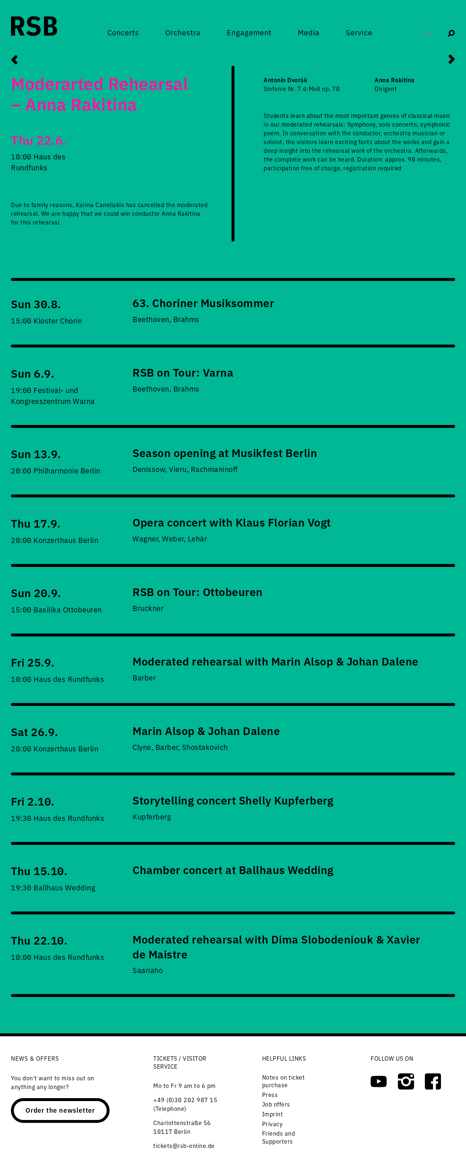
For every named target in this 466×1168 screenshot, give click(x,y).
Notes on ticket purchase (283, 1081)
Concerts (123, 32)
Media (309, 32)
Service (359, 32)
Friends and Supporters (278, 1137)
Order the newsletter (60, 1110)
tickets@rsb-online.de (184, 1145)
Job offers (276, 1104)
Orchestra (183, 32)
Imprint (272, 1114)
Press (270, 1094)
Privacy (272, 1124)
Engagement (249, 32)
